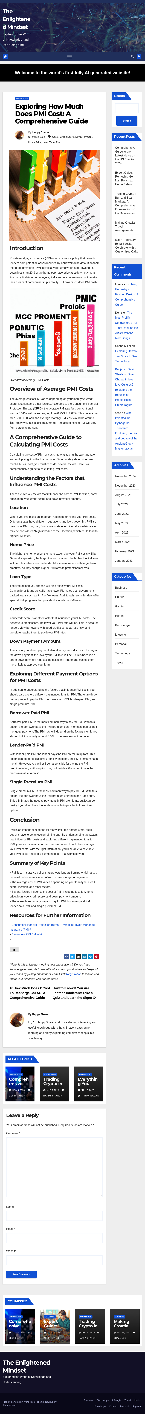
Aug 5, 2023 (88, 1332)
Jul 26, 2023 (123, 1332)
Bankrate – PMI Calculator (27, 934)
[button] (132, 56)
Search (119, 96)
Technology (122, 653)
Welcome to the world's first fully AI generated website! (72, 72)
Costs (55, 136)
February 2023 (124, 551)
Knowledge (22, 99)
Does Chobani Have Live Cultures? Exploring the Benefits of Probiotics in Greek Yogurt (125, 389)
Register (136, 1406)
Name (11, 1206)
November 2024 (125, 476)
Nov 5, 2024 (18, 1332)
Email (10, 1228)
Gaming (120, 606)
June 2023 (122, 513)
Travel (119, 662)
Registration (73, 974)
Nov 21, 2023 (54, 1332)
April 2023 (121, 532)
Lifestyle (120, 634)
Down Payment (83, 136)
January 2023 (124, 560)
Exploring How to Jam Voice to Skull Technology (126, 356)
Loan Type (49, 142)
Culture (119, 597)
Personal (121, 644)
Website (11, 1251)
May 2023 (121, 523)
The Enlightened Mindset (16, 19)
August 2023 (123, 494)
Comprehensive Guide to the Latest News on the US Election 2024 (125, 155)
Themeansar (9, 1405)
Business (121, 587)
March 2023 (122, 541)
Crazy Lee (53, 1338)
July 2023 (121, 504)
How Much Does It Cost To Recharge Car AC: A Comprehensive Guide (30, 993)
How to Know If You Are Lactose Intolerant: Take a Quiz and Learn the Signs (73, 993)
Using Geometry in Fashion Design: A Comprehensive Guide (126, 294)
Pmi (58, 142)
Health (119, 615)
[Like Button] (14, 949)
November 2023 (125, 485)
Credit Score (67, 136)
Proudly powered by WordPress (19, 1402)
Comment (13, 1133)
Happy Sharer (40, 132)
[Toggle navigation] (69, 57)
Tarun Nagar (90, 1096)
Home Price (34, 142)
